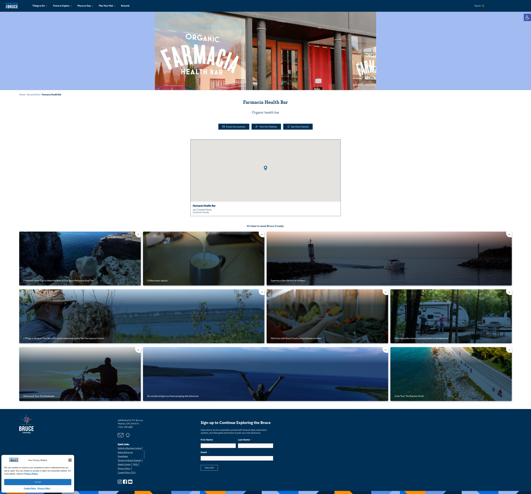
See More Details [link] (300, 127)
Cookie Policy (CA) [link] (127, 472)
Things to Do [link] (38, 6)
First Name (207, 439)
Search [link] (477, 6)
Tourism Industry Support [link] (129, 460)
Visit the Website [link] (268, 127)
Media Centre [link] (124, 464)
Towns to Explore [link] (61, 6)
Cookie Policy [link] (30, 489)
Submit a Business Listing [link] (129, 448)
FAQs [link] (135, 464)
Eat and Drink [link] (33, 95)
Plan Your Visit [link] (106, 6)
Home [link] (22, 95)
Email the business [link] (235, 127)
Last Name (244, 439)
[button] (70, 460)
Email (204, 452)
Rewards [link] (125, 6)
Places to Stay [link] (84, 6)
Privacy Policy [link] (31, 474)
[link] (527, 17)
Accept (38, 482)
